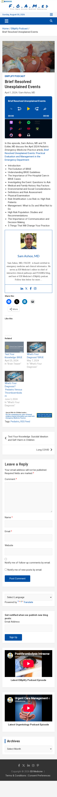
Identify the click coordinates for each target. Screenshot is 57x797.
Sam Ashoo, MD (27, 92)
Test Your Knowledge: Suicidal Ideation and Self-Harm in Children (28, 438)
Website (9, 545)
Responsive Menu (51, 14)
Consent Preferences (39, 775)
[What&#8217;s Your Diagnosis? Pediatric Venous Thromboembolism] (14, 376)
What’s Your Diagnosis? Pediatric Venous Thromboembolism (13, 389)
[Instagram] (35, 288)
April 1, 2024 (11, 92)
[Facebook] (30, 288)
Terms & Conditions (15, 775)
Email (8, 531)
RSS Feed (25, 421)
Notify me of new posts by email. (24, 569)
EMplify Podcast (15, 76)
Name (9, 517)
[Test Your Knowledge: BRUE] (14, 347)
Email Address (12, 621)
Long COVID (42, 449)
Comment (11, 479)
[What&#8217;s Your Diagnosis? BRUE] (36, 347)
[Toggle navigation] (6, 21)
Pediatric (15, 421)
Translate (28, 602)
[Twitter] (26, 288)
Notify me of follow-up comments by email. (27, 562)
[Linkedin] (21, 288)
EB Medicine (36, 771)
